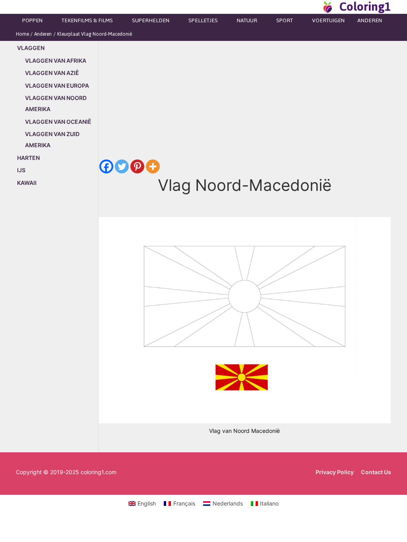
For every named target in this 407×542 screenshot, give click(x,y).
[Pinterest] (137, 166)
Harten (28, 157)
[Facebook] (106, 166)
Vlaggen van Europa (57, 85)
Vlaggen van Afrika (55, 60)
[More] (153, 166)
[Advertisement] (57, 328)
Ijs (21, 170)
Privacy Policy (335, 472)
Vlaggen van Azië (52, 72)
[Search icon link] (313, 6)
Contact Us (376, 472)
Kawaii (27, 182)
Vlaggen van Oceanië (58, 121)
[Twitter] (122, 166)
